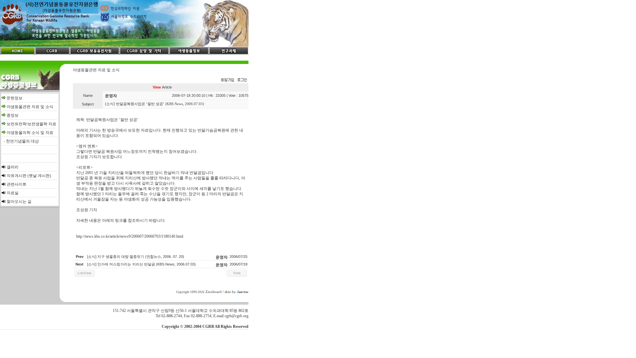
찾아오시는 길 (19, 201)
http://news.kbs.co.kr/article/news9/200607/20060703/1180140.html (129, 236)
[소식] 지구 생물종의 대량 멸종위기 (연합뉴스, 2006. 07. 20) (135, 257)
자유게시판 (16, 175)
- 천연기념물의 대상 (20, 141)
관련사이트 (16, 184)
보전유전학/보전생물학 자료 (31, 124)
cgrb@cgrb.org (236, 316)
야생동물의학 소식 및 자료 (30, 132)
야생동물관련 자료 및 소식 (30, 106)
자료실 (13, 193)
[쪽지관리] (234, 80)
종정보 (13, 115)
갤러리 (13, 167)
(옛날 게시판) (39, 175)
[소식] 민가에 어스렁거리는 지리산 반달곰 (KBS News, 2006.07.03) (141, 264)
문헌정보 (15, 98)
